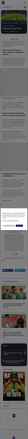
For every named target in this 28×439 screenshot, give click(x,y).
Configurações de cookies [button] (9, 225)
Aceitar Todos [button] (19, 225)
